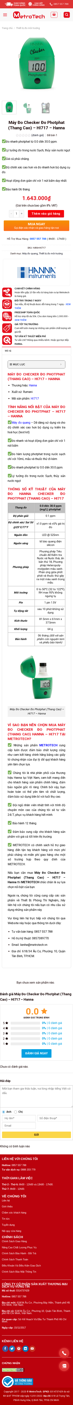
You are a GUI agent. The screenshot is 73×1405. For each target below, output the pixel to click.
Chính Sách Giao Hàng (14, 1241)
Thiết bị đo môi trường (28, 28)
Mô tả (8, 350)
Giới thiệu (7, 1206)
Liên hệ (6, 1200)
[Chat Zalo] (64, 1366)
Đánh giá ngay (36, 1053)
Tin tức (6, 1218)
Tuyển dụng (8, 1224)
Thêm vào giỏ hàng (46, 213)
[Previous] (8, 64)
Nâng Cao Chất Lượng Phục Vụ (19, 1247)
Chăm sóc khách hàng (14, 1212)
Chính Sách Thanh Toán (15, 1259)
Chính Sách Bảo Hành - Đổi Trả (19, 1253)
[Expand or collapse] (61, 364)
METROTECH (48, 745)
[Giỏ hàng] (54, 15)
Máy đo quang (30, 253)
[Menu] (5, 14)
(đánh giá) (38, 135)
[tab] (36, 351)
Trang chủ (7, 28)
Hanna (33, 385)
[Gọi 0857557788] (64, 1353)
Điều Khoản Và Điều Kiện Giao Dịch (21, 1265)
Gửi (36, 1134)
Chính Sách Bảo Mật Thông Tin (19, 1271)
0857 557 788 (38, 238)
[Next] (65, 64)
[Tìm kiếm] (67, 15)
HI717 (35, 398)
